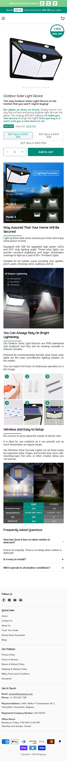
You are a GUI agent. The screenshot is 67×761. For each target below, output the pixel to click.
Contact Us (7, 620)
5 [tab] (31, 87)
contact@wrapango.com (21, 694)
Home (4, 616)
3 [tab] (25, 87)
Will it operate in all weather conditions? (26, 567)
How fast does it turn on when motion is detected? (26, 541)
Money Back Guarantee (13, 635)
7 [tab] (37, 87)
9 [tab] (42, 87)
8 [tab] (39, 87)
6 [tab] (34, 87)
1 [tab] (20, 87)
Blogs (4, 640)
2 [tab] (23, 87)
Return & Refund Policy (13, 664)
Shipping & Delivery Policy (14, 669)
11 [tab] (48, 87)
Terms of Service (10, 659)
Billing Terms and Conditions (15, 673)
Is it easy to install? (14, 559)
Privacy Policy (8, 654)
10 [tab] (45, 87)
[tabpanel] (33, 57)
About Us (6, 625)
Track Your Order (10, 630)
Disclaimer (7, 678)
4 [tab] (28, 87)
